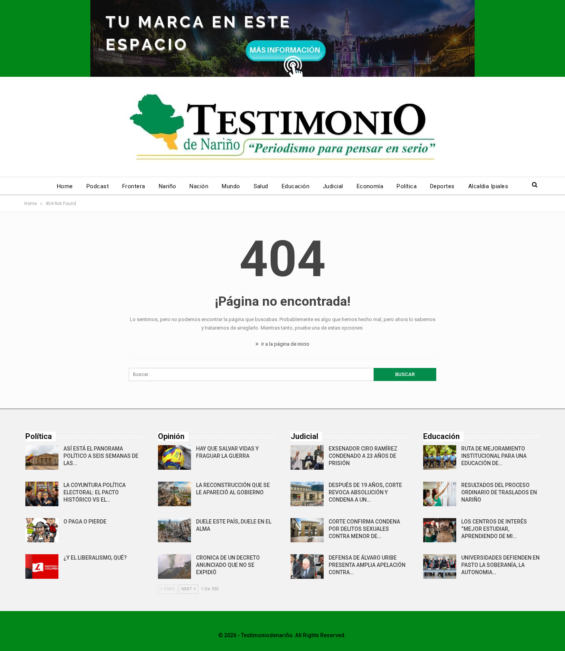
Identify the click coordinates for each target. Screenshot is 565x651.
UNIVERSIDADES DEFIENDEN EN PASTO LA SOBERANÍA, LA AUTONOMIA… (500, 565)
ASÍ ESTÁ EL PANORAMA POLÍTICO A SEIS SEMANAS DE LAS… (100, 456)
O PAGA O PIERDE (84, 521)
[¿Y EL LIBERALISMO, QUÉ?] (41, 566)
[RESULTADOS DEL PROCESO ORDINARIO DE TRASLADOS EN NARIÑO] (439, 494)
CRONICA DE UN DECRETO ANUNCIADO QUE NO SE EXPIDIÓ (228, 565)
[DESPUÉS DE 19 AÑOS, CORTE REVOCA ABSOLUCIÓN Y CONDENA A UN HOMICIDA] (307, 494)
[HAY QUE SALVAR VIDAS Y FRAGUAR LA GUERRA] (174, 457)
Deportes (442, 186)
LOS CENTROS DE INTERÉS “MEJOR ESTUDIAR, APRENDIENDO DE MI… (494, 528)
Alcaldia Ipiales (488, 186)
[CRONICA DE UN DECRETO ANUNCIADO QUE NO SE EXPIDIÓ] (174, 566)
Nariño (167, 186)
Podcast (97, 186)
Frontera (133, 186)
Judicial (333, 186)
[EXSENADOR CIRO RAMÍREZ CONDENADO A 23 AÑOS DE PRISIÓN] (307, 457)
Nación (198, 186)
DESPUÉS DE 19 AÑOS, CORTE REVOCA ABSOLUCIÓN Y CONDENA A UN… (365, 492)
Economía (370, 186)
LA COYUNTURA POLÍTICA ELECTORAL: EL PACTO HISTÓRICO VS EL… (94, 492)
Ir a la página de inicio (284, 344)
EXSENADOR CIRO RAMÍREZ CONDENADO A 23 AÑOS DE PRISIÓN (363, 456)
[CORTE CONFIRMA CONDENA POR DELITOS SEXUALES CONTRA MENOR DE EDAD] (307, 530)
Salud (261, 186)
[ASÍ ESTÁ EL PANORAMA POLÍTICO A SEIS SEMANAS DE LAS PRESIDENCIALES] (41, 457)
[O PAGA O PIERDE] (41, 530)
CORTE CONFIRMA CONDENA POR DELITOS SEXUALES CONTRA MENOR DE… (364, 528)
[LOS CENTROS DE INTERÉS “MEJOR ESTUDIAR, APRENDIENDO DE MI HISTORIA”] (439, 530)
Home (65, 186)
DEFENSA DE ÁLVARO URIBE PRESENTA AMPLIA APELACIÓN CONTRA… (367, 565)
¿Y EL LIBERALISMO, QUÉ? (95, 558)
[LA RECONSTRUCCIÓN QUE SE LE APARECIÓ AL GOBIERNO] (174, 494)
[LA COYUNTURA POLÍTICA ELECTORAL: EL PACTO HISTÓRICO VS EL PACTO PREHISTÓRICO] (41, 494)
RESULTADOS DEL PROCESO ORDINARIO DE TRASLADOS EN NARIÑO (499, 492)
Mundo (231, 186)
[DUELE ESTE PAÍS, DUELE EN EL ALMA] (174, 530)
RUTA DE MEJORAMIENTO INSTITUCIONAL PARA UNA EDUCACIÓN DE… (494, 456)
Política (407, 186)
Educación (295, 186)
